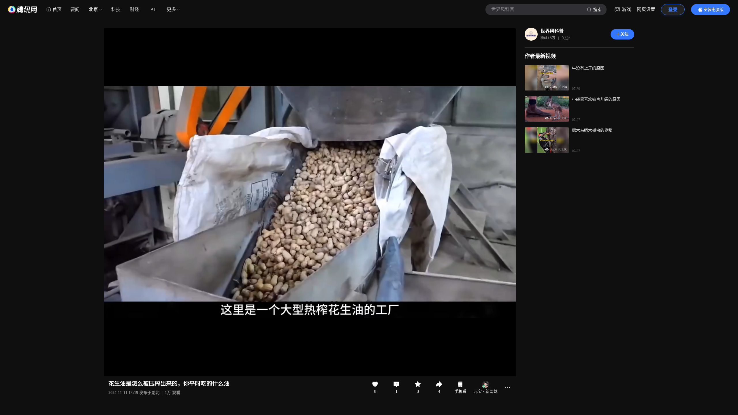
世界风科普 (552, 31)
